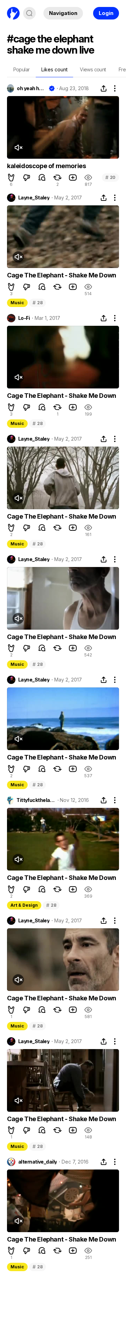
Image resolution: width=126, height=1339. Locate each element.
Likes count (54, 69)
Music (17, 302)
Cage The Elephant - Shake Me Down (61, 275)
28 (37, 303)
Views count (93, 69)
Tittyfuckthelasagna (35, 800)
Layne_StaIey (33, 197)
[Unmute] (18, 147)
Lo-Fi (24, 318)
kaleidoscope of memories (46, 166)
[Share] (103, 88)
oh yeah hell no (31, 88)
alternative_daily (37, 1161)
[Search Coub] (29, 13)
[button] (11, 177)
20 (110, 177)
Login (106, 13)
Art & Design (24, 905)
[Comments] (42, 177)
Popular (21, 69)
